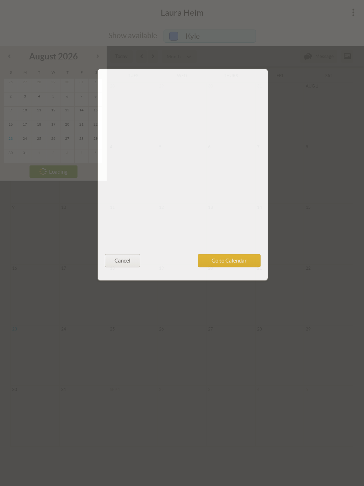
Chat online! (125, 209)
